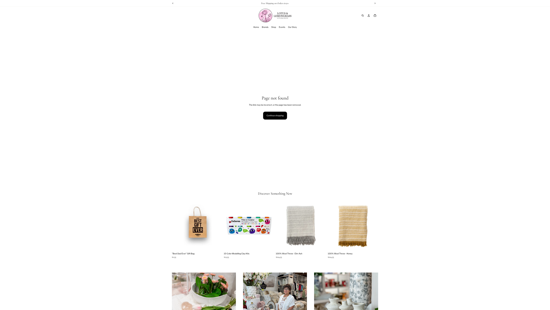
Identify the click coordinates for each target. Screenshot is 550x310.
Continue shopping (275, 115)
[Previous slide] (173, 3)
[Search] (363, 15)
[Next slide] (375, 3)
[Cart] (375, 15)
